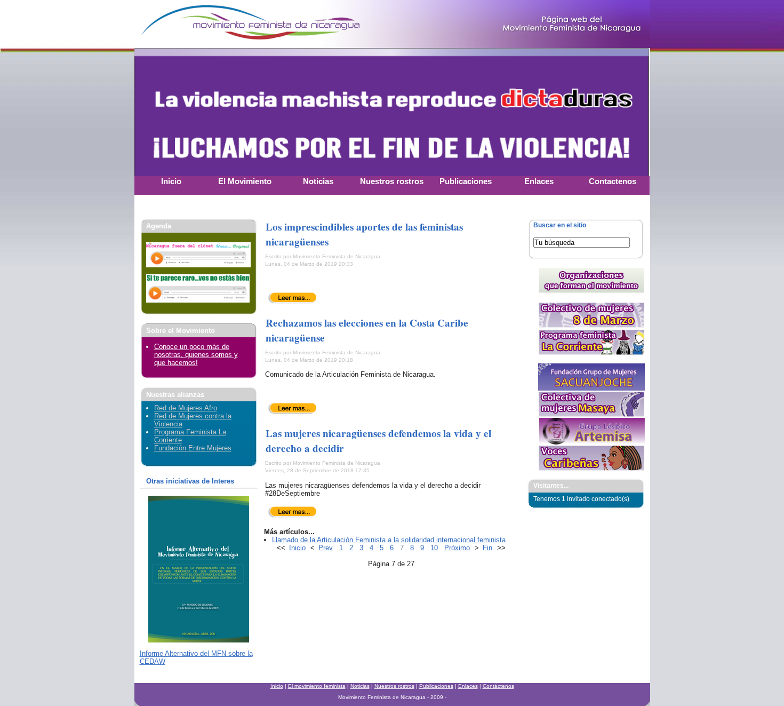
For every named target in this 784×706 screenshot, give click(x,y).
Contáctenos (498, 686)
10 (434, 548)
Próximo (457, 548)
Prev (325, 548)
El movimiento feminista (317, 686)
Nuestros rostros (394, 686)
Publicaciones (436, 686)
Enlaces (468, 686)
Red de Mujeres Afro (185, 408)
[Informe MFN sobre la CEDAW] (198, 640)
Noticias (360, 686)
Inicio (297, 548)
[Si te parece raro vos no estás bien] (198, 300)
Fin (487, 548)
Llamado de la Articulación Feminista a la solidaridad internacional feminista (389, 540)
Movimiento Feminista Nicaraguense (201, 24)
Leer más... (292, 298)
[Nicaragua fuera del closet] (198, 265)
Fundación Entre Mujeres (192, 448)
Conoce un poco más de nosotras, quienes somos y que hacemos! (196, 355)
